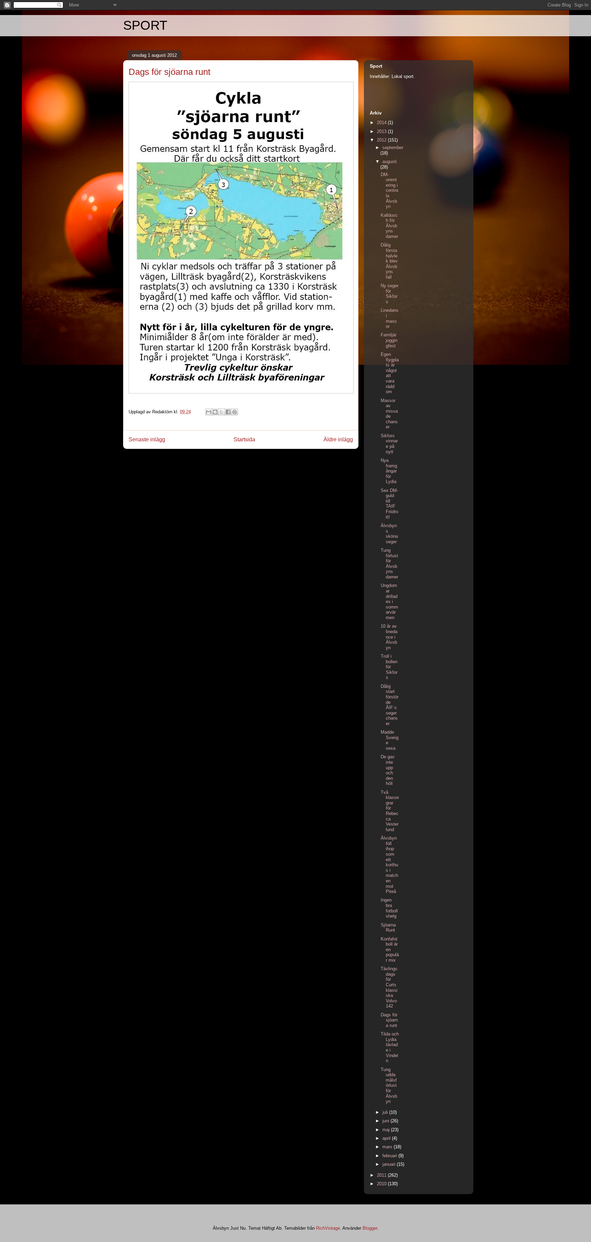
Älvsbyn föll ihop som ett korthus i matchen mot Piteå (389, 865)
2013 (382, 131)
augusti (389, 161)
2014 (382, 122)
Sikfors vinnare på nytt (389, 443)
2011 (382, 1175)
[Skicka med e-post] (208, 412)
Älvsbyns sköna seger (389, 533)
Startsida (244, 439)
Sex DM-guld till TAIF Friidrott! (389, 504)
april (387, 1138)
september (392, 147)
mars (388, 1146)
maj (386, 1129)
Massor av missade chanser (389, 414)
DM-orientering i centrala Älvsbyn (389, 190)
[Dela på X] (221, 412)
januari (389, 1164)
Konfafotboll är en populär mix (390, 949)
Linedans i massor (389, 318)
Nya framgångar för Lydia (389, 471)
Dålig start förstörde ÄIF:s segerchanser (389, 705)
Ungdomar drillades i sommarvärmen (389, 601)
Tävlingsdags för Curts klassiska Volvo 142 (389, 987)
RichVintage (328, 1228)
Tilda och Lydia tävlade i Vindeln (390, 1047)
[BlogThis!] (215, 412)
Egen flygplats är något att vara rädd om (390, 373)
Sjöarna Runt (388, 927)
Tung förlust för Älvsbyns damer (389, 563)
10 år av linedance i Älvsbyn (389, 637)
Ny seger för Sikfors (389, 293)
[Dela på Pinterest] (234, 412)
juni (386, 1120)
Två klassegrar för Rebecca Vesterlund (390, 811)
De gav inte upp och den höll (388, 770)
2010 (382, 1183)
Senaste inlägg (147, 439)
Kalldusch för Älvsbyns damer (389, 226)
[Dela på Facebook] (228, 412)
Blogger (370, 1228)
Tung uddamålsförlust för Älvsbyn (389, 1085)
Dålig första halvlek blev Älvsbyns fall (389, 261)
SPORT (145, 25)
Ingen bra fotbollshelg (389, 908)
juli (385, 1112)
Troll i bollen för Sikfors (389, 667)
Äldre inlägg (338, 439)
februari (390, 1155)
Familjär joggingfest (389, 340)
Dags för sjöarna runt (389, 1020)
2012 (382, 140)
